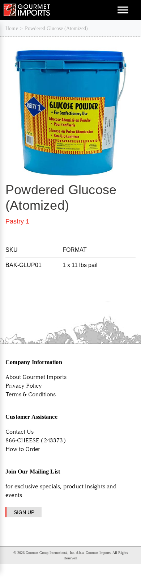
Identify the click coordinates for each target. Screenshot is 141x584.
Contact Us (19, 431)
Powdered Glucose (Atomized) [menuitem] (56, 28)
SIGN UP (24, 512)
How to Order (22, 449)
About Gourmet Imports (36, 377)
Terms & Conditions (30, 394)
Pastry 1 (17, 221)
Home (11, 28)
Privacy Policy (23, 385)
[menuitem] (11, 28)
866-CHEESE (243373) (35, 440)
